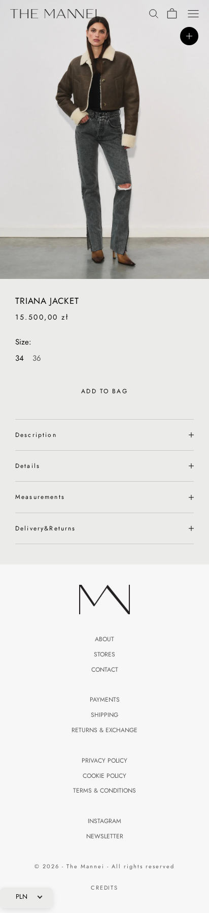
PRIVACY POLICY (104, 761)
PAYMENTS (105, 700)
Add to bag (104, 391)
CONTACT (104, 670)
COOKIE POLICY (104, 776)
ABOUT (104, 639)
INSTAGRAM (104, 821)
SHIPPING (104, 715)
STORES (104, 654)
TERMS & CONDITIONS (104, 790)
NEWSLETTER (104, 836)
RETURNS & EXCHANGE (104, 730)
